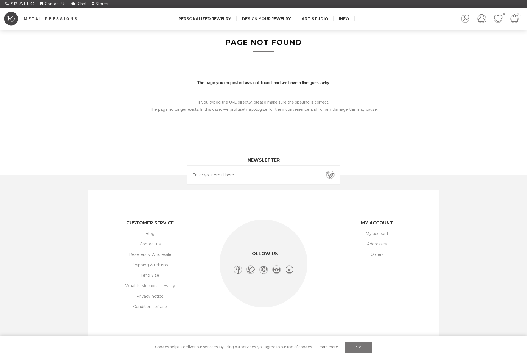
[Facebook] (238, 269)
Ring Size (150, 275)
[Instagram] (276, 269)
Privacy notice (150, 296)
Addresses (377, 244)
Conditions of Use (150, 306)
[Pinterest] (263, 269)
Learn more (328, 347)
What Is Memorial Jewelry (150, 285)
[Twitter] (251, 269)
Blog (150, 233)
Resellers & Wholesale (150, 254)
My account (377, 233)
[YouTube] (289, 269)
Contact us (150, 244)
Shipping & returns (150, 264)
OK (358, 347)
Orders (377, 254)
